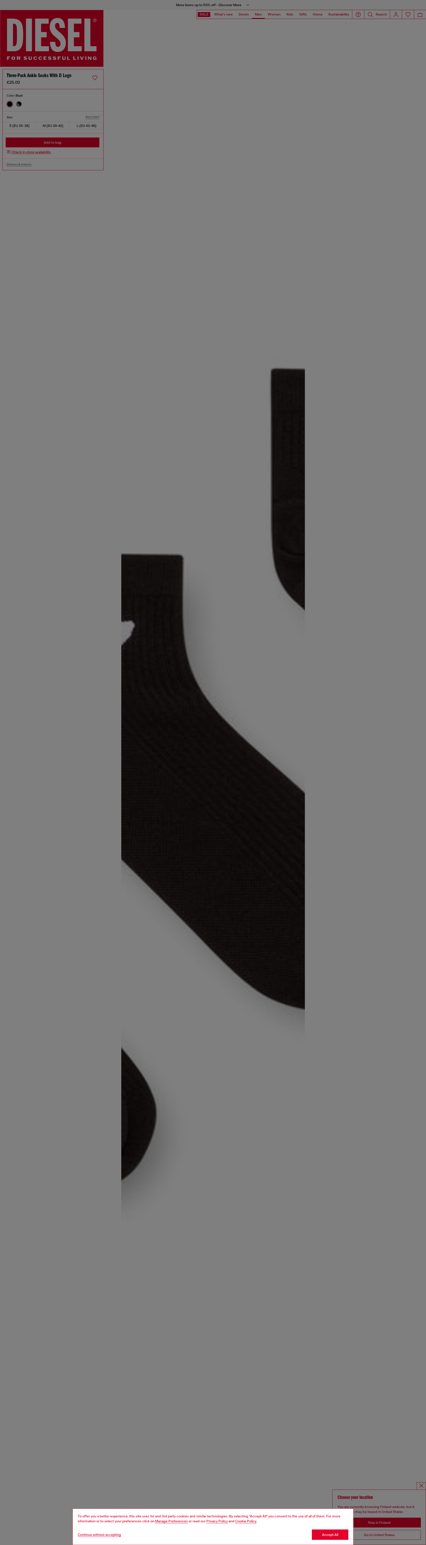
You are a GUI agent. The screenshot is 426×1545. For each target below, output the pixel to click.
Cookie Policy (245, 1521)
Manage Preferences (171, 1521)
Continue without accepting (99, 1535)
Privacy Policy (217, 1521)
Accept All (330, 1535)
